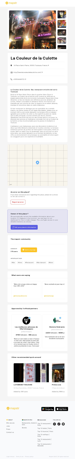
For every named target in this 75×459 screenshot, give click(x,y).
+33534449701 (19, 79)
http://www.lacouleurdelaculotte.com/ (28, 72)
